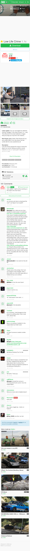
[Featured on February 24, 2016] (2, 41)
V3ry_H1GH (10, 280)
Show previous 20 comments (15, 195)
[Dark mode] (25, 2)
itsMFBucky (10, 379)
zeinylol (9, 199)
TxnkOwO (9, 310)
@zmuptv (9, 381)
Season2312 (10, 397)
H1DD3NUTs (10, 350)
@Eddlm (9, 282)
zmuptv (9, 358)
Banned (15, 397)
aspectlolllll (10, 303)
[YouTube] (9, 56)
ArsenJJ (9, 405)
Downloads (6, 123)
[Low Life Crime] (15, 95)
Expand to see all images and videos (15, 118)
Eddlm (11, 54)
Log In (15, 422)
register (21, 422)
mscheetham (10, 268)
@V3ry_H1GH (10, 416)
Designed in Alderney (6, 544)
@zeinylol (9, 210)
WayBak (9, 339)
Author (12, 187)
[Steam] (11, 56)
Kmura (8, 414)
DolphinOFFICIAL (11, 295)
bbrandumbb (10, 208)
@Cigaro (9, 341)
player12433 (10, 288)
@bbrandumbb (11, 261)
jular (8, 372)
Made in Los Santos (6, 545)
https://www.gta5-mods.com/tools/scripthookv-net (15, 227)
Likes (14, 123)
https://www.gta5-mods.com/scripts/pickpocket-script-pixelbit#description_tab (17, 343)
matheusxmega (11, 321)
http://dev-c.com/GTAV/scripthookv (16, 213)
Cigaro (8, 330)
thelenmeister (10, 390)
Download (16, 45)
